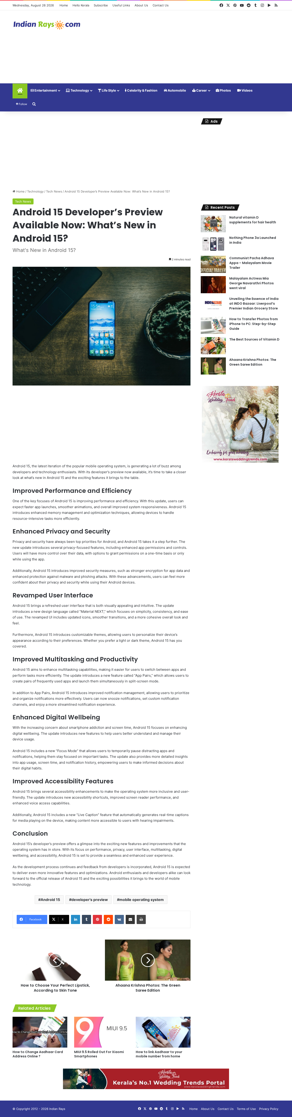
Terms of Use (246, 1109)
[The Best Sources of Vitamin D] (213, 345)
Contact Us (161, 5)
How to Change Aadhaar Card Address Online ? (38, 1054)
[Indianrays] (47, 25)
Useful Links (121, 5)
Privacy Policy (268, 1109)
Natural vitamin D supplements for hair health (252, 219)
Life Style (108, 90)
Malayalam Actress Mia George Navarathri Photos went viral (251, 283)
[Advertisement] (191, 47)
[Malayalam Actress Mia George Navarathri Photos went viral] (213, 284)
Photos (225, 90)
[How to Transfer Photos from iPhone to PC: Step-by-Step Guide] (213, 325)
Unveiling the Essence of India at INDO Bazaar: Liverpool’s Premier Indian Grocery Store (254, 303)
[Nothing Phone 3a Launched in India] (213, 244)
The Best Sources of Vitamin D (254, 339)
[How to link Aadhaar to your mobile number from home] (163, 1032)
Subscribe (101, 5)
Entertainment (45, 90)
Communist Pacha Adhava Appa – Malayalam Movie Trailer (251, 263)
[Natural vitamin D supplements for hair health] (213, 223)
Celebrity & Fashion (141, 90)
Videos (247, 90)
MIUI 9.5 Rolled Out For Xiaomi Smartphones (99, 1054)
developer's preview (89, 899)
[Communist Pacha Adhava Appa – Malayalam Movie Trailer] (213, 264)
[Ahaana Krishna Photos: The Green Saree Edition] (213, 366)
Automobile (176, 90)
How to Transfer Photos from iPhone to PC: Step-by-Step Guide (253, 324)
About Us (141, 5)
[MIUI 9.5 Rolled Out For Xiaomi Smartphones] (101, 1032)
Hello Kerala (81, 5)
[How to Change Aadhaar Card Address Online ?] (40, 1032)
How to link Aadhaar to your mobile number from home (159, 1054)
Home (64, 5)
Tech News (54, 191)
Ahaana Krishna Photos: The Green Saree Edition (252, 362)
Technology (79, 90)
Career (201, 90)
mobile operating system (141, 899)
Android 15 (50, 899)
